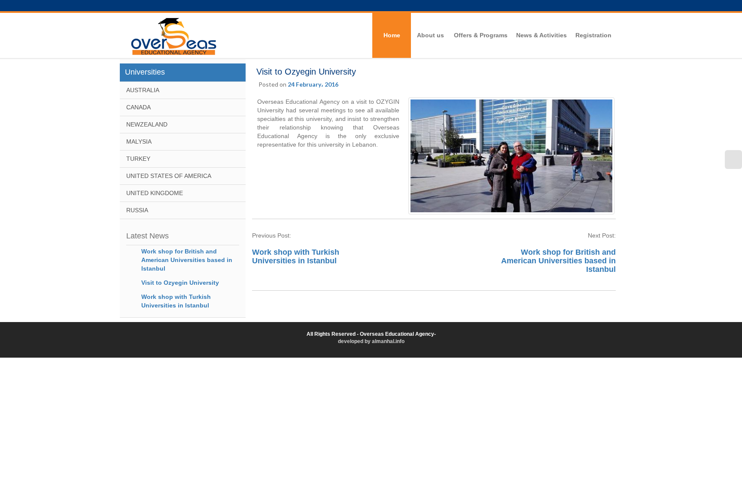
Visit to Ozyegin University (180, 282)
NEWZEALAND (146, 124)
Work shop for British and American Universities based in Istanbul (186, 260)
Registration (593, 35)
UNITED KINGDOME (154, 193)
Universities (145, 72)
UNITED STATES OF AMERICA (168, 175)
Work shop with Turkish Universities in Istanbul (295, 256)
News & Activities (541, 35)
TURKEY (138, 158)
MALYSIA (139, 141)
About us (430, 35)
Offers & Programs (481, 35)
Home (391, 35)
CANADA (138, 107)
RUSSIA (137, 210)
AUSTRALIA (142, 90)
